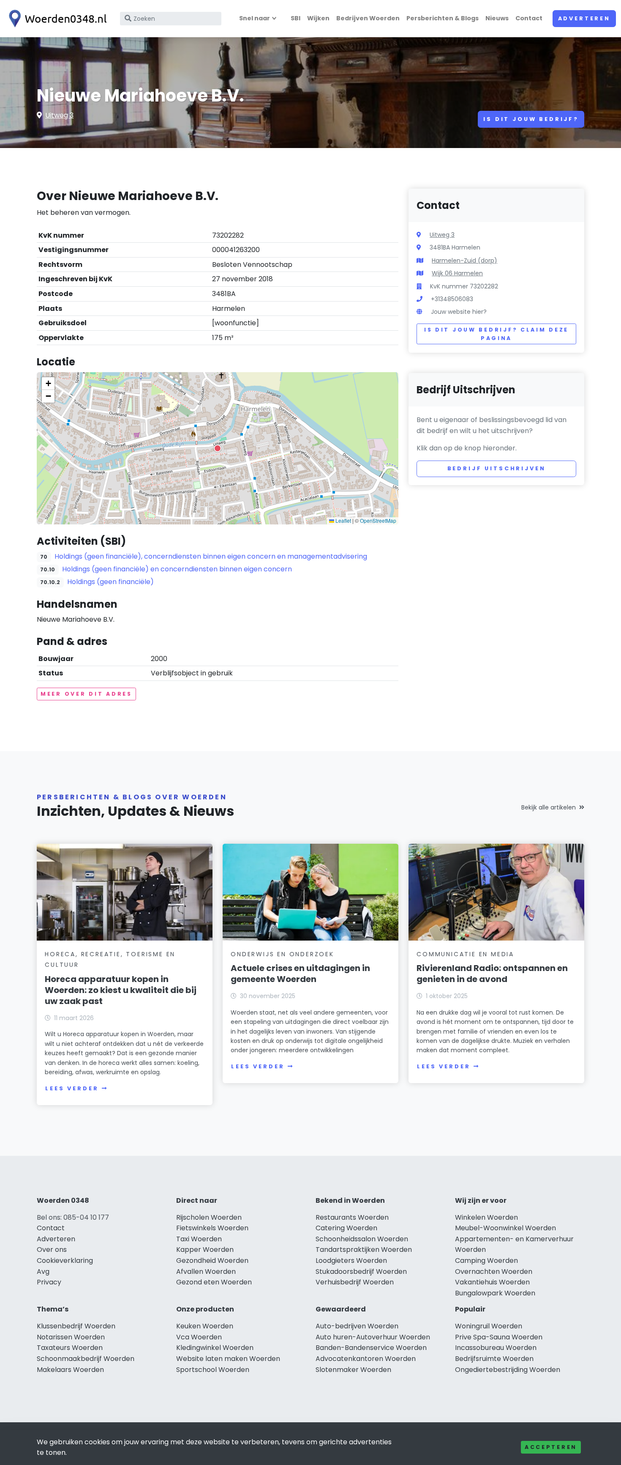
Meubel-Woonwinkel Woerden (505, 1228)
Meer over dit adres (86, 693)
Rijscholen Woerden (209, 1217)
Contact (528, 18)
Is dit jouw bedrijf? (531, 119)
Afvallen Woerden (206, 1271)
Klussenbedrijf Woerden (76, 1326)
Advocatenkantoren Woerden (366, 1358)
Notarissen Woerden (71, 1337)
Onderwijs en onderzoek (282, 954)
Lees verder (71, 1088)
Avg (43, 1271)
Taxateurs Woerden (70, 1348)
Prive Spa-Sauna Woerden (498, 1337)
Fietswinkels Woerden (212, 1228)
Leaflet (342, 520)
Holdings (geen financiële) (110, 582)
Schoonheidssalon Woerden (362, 1239)
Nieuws (497, 18)
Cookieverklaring (65, 1260)
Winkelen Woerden (486, 1217)
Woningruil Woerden (488, 1326)
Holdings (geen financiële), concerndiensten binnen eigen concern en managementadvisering (210, 556)
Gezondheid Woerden (212, 1260)
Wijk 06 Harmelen (457, 273)
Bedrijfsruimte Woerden (494, 1358)
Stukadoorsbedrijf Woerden (361, 1271)
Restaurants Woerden (352, 1217)
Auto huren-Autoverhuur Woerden (373, 1337)
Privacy (49, 1282)
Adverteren (584, 18)
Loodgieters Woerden (351, 1260)
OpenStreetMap (378, 520)
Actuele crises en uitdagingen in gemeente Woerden (300, 973)
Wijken (318, 18)
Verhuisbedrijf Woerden (355, 1282)
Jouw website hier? (459, 311)
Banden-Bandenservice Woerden (371, 1348)
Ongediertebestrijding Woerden (507, 1369)
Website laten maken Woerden (228, 1358)
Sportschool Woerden (212, 1369)
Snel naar (254, 18)
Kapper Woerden (205, 1249)
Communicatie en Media (465, 954)
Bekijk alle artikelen (548, 807)
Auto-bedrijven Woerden (357, 1326)
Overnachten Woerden (493, 1271)
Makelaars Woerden (70, 1369)
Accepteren (551, 1447)
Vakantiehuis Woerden (492, 1282)
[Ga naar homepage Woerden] (55, 18)
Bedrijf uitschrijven (496, 468)
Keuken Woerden (204, 1326)
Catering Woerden (346, 1228)
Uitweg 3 (59, 115)
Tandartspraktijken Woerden (364, 1249)
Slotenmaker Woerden (353, 1369)
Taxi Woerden (199, 1239)
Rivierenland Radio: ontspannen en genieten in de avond (492, 973)
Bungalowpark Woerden (495, 1293)
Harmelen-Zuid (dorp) (464, 260)
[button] (217, 448)
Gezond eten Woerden (214, 1282)
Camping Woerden (486, 1260)
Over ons (52, 1249)
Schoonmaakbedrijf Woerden (85, 1358)
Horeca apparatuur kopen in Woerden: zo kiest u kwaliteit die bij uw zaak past (120, 990)
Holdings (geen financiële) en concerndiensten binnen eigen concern (177, 569)
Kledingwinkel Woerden (214, 1348)
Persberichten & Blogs (442, 18)
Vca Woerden (199, 1337)
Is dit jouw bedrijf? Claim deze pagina (496, 334)
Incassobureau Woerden (496, 1348)
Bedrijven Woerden (368, 18)
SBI (295, 18)
